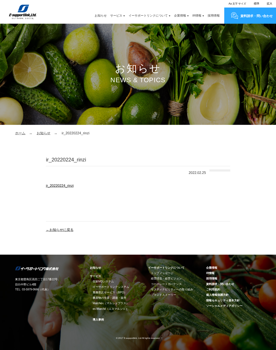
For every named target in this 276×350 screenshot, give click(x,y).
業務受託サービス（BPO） (110, 292)
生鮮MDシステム (103, 281)
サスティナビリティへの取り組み (172, 289)
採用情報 (214, 15)
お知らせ (101, 15)
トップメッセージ (162, 273)
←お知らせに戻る (60, 230)
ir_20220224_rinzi (60, 185)
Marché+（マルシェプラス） (111, 303)
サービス (116, 15)
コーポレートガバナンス (166, 284)
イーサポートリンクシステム (111, 286)
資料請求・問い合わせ (256, 16)
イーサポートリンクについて (148, 15)
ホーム (20, 133)
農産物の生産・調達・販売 (109, 297)
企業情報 (180, 15)
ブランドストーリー (163, 294)
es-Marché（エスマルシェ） (110, 308)
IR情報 (196, 15)
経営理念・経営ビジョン (166, 278)
